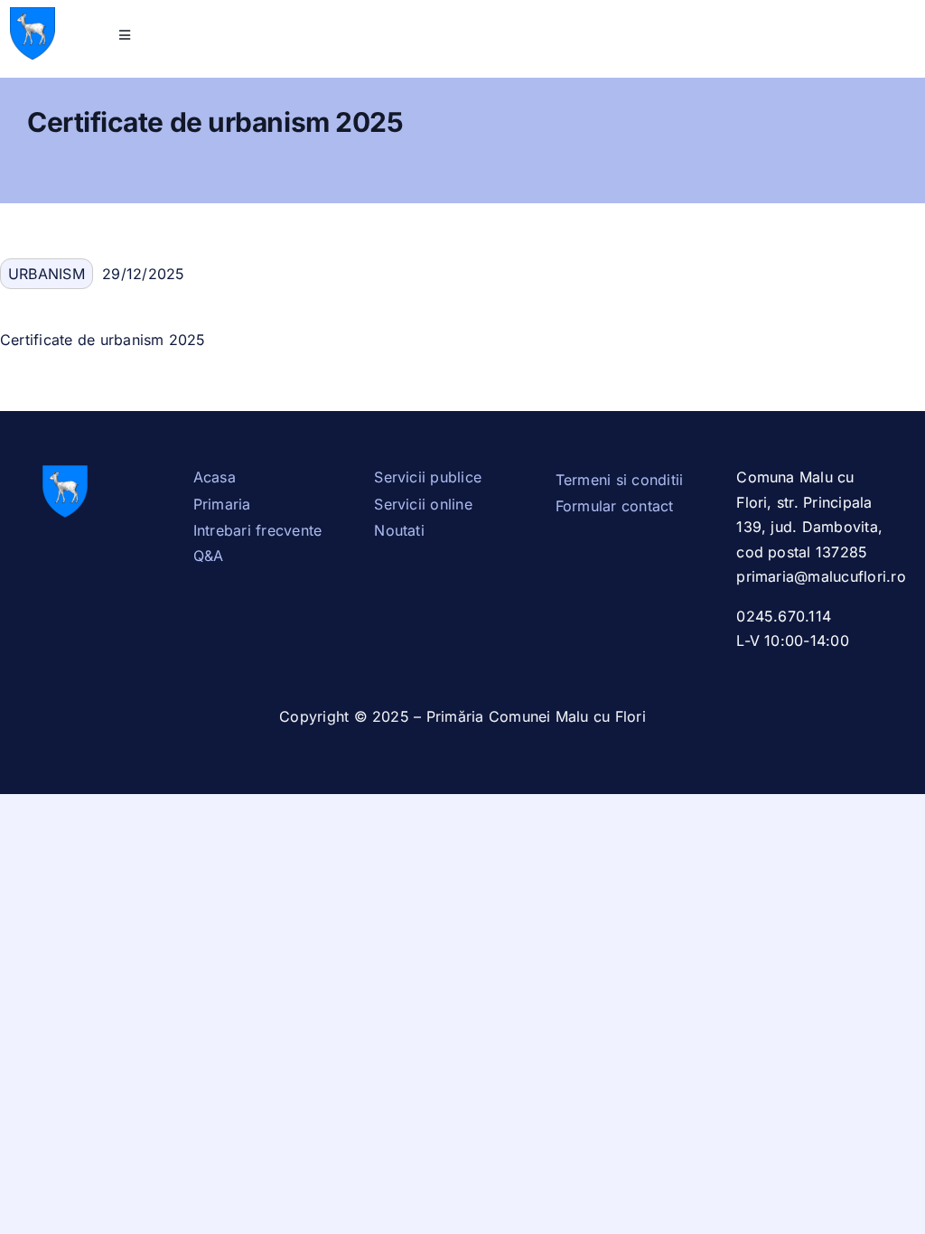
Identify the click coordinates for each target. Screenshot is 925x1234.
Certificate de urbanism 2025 (103, 340)
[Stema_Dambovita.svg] (32, 14)
